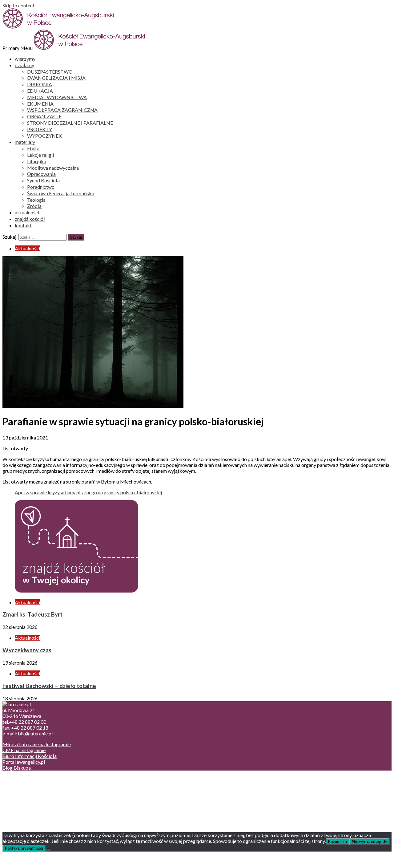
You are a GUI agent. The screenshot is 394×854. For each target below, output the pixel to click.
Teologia (36, 200)
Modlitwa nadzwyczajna (53, 168)
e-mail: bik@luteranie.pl (27, 733)
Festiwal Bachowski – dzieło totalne (49, 685)
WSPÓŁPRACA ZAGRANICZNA (62, 110)
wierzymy (25, 59)
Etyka (33, 148)
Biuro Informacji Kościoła (29, 756)
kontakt (23, 225)
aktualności (27, 212)
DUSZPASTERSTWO (50, 72)
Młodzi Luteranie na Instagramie (36, 744)
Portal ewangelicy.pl (23, 762)
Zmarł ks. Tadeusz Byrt (32, 614)
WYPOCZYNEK (44, 136)
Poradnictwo (40, 187)
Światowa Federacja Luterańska (60, 193)
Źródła (34, 206)
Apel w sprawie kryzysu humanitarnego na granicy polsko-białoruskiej (88, 492)
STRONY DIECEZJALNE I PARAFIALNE (70, 123)
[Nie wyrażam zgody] (48, 850)
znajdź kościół (30, 219)
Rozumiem (337, 841)
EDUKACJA (40, 91)
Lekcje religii (40, 155)
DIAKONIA (39, 84)
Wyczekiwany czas (26, 650)
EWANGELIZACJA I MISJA (56, 78)
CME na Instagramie (24, 750)
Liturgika (36, 161)
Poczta (22, 778)
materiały (25, 142)
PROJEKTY (39, 129)
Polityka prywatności (24, 848)
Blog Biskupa (16, 768)
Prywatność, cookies (36, 784)
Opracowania (41, 174)
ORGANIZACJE (44, 116)
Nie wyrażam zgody (369, 841)
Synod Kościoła (43, 180)
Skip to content (18, 5)
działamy (24, 65)
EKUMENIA (40, 104)
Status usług (27, 796)
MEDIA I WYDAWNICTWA (57, 97)
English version (30, 790)
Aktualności (27, 248)
